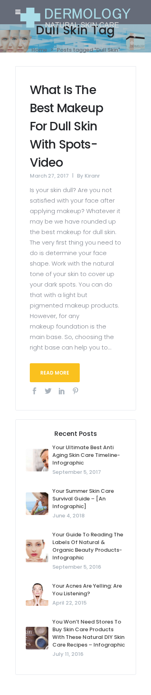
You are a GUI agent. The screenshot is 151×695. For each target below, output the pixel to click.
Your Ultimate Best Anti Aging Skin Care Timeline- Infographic (86, 455)
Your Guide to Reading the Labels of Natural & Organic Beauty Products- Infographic (87, 546)
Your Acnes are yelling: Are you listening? (87, 589)
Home (39, 49)
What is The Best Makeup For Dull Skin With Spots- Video (66, 126)
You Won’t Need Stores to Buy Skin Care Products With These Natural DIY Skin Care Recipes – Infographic (88, 633)
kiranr (92, 176)
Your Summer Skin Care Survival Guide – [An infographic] (83, 498)
